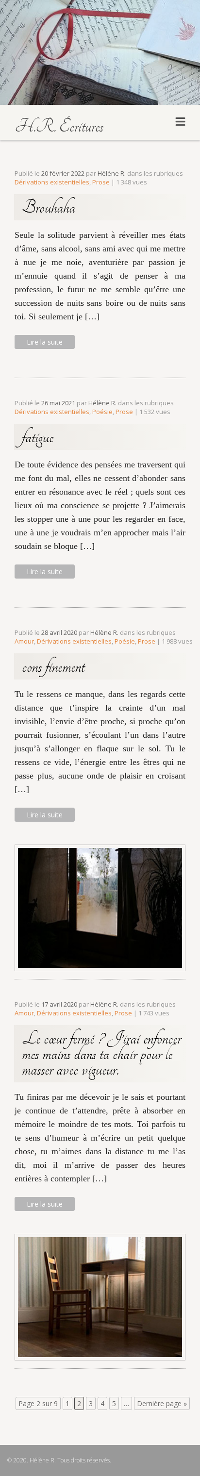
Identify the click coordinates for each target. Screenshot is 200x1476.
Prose (101, 182)
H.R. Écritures (59, 126)
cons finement (53, 666)
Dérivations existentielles (52, 182)
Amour (24, 641)
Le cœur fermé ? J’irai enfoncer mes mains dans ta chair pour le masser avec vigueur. (101, 1054)
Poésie (102, 411)
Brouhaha (48, 207)
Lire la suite (45, 342)
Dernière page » (162, 1403)
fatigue (37, 437)
